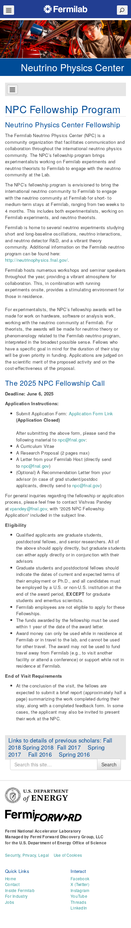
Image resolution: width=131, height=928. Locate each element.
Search (109, 764)
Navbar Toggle (8, 10)
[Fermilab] (65, 8)
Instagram (80, 890)
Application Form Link (91, 413)
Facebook (80, 878)
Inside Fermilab (20, 890)
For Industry (16, 896)
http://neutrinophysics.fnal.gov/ (36, 260)
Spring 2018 (39, 747)
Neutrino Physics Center (72, 67)
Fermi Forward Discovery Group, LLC (66, 837)
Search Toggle (122, 10)
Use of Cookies (68, 855)
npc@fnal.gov (72, 439)
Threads (78, 902)
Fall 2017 (72, 747)
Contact (12, 884)
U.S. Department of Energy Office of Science (62, 843)
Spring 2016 (74, 754)
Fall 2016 (43, 754)
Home (10, 878)
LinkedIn (79, 908)
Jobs (9, 902)
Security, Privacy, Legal (27, 855)
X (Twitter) (80, 884)
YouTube (79, 896)
